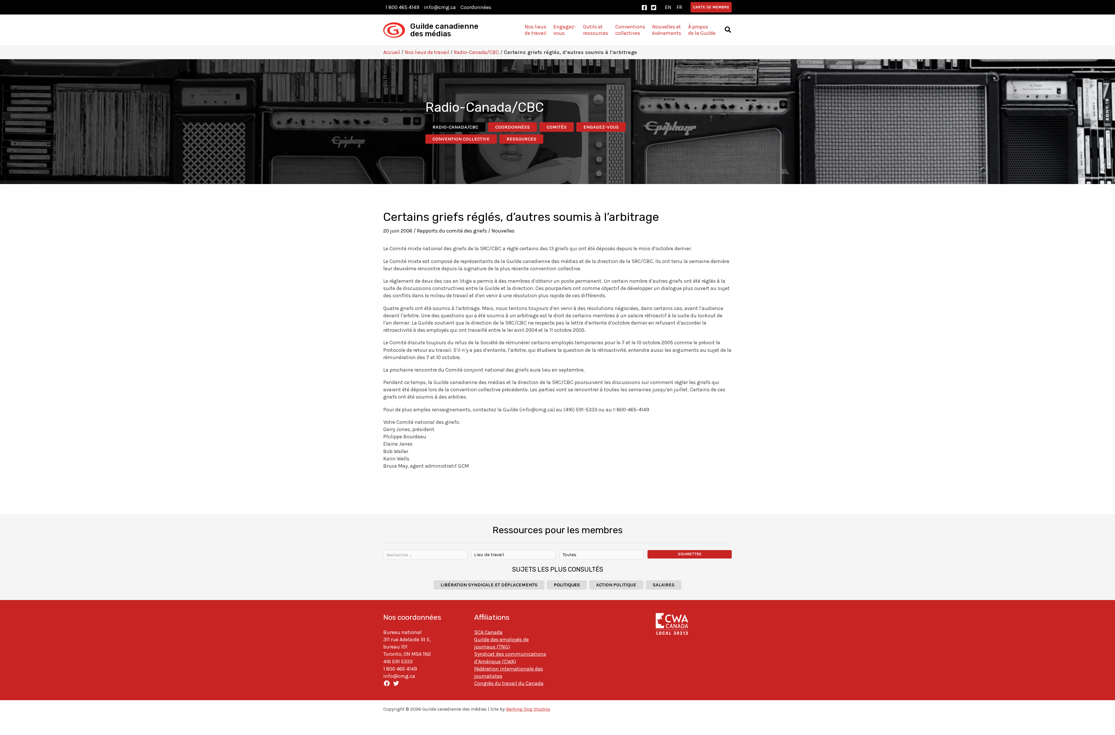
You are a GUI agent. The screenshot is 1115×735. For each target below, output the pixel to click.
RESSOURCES (521, 139)
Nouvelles (503, 231)
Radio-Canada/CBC (476, 52)
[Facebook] (644, 7)
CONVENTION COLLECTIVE (461, 139)
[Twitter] (654, 7)
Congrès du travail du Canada (509, 683)
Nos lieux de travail (427, 52)
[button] (711, 7)
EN (668, 7)
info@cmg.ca (440, 7)
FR (679, 7)
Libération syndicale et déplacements (488, 585)
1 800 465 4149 (402, 7)
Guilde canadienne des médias (444, 30)
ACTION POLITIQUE (616, 585)
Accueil (391, 52)
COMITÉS (556, 127)
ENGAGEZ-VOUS (601, 127)
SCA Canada (488, 632)
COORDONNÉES (512, 127)
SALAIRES (664, 585)
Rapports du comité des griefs (452, 231)
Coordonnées (476, 7)
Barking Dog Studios (528, 709)
